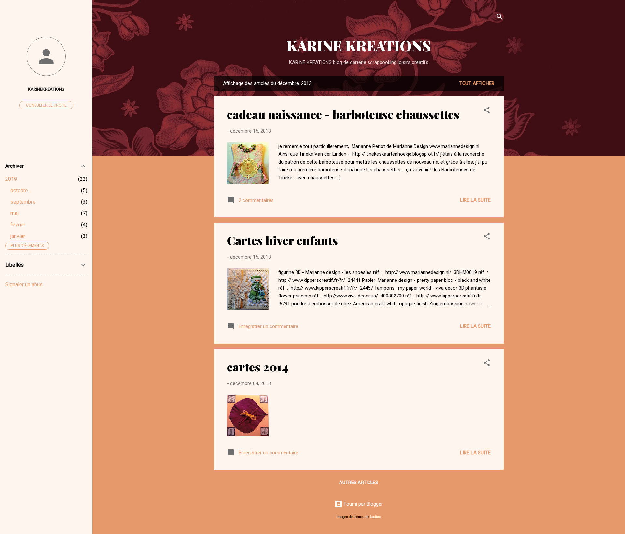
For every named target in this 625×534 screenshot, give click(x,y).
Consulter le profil (46, 105)
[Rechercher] (500, 18)
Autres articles (358, 482)
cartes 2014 (257, 366)
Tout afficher (476, 83)
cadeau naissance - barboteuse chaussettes (343, 114)
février (17, 225)
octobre (19, 190)
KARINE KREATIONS (358, 45)
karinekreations (46, 89)
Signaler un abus (24, 284)
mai (14, 213)
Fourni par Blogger (362, 504)
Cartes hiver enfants (282, 240)
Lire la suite (475, 200)
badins (375, 517)
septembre (22, 202)
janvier (17, 236)
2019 (11, 179)
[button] (487, 111)
